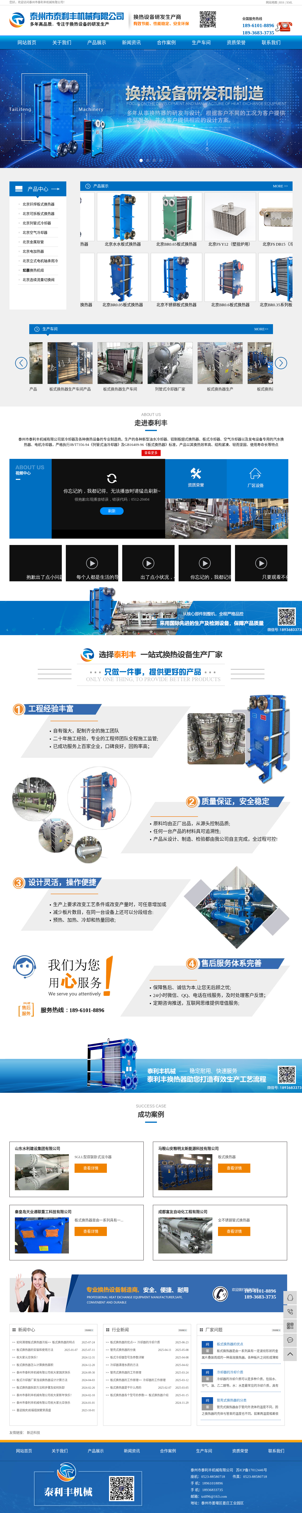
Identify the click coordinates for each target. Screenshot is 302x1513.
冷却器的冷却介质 (148, 1342)
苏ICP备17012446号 (251, 1470)
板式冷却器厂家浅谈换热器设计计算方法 (42, 1380)
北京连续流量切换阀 (39, 280)
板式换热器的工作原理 (124, 1380)
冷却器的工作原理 (154, 1380)
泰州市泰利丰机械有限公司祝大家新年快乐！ (45, 1395)
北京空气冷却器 (35, 233)
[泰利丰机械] (290, 1297)
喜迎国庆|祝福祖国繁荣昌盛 (34, 1410)
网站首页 (26, 42)
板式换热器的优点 (121, 1342)
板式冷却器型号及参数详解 (127, 1357)
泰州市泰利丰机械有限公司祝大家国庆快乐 (43, 1372)
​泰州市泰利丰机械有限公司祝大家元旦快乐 (43, 1402)
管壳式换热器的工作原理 (125, 1372)
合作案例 (166, 42)
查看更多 (151, 453)
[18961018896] (290, 1312)
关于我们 (61, 42)
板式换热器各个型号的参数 (127, 1395)
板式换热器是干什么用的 (125, 1387)
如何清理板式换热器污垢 (32, 1342)
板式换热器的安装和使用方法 (35, 1350)
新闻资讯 (131, 42)
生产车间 (201, 42)
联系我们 (271, 42)
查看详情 (90, 1168)
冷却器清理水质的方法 (124, 1365)
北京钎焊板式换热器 (39, 204)
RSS (281, 2)
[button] (141, 160)
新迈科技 (33, 1432)
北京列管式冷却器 (37, 223)
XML (289, 2)
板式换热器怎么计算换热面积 (35, 1365)
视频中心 (23, 473)
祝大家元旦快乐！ (28, 1357)
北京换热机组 (33, 270)
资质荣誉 (236, 42)
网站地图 (271, 2)
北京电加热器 (33, 251)
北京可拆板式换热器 (39, 214)
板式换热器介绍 (158, 1395)
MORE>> (261, 329)
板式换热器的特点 (63, 1342)
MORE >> (280, 186)
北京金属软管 (33, 242)
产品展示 (96, 42)
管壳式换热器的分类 (123, 1350)
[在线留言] (290, 1340)
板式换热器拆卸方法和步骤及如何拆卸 (41, 1387)
